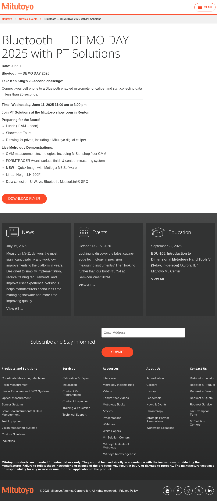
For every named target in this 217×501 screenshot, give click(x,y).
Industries (8, 441)
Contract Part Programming (72, 393)
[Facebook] (178, 490)
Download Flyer (24, 198)
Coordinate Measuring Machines (23, 378)
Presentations (112, 417)
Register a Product (202, 384)
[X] (199, 490)
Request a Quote (201, 398)
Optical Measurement (16, 398)
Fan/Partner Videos (116, 398)
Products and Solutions (19, 368)
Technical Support (74, 414)
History (151, 391)
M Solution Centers (116, 437)
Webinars (109, 424)
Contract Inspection (76, 401)
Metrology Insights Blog (118, 384)
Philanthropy (154, 411)
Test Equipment (12, 421)
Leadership (153, 398)
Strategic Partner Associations (157, 419)
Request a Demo (201, 391)
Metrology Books (114, 404)
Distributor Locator (202, 378)
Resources (111, 368)
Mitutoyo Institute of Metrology (116, 445)
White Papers (112, 431)
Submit (117, 352)
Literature (109, 378)
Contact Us (198, 368)
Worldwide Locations (160, 427)
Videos (107, 391)
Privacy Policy (128, 490)
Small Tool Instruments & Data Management (22, 412)
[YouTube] (167, 490)
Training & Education (76, 407)
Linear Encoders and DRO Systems (25, 391)
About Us (153, 368)
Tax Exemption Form (200, 412)
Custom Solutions (13, 434)
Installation (70, 384)
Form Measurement (15, 384)
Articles (108, 411)
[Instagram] (188, 490)
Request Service (201, 404)
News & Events (156, 404)
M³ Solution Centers (197, 422)
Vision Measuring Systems (19, 427)
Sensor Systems (13, 404)
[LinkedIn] (209, 490)
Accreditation (155, 378)
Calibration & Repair (76, 378)
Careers (151, 384)
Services (69, 368)
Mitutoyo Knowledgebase (119, 454)
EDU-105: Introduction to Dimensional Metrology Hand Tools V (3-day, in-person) (181, 259)
